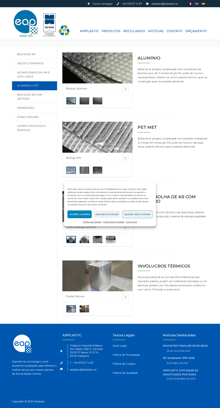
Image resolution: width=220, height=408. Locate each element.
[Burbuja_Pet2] (84, 170)
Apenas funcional (107, 214)
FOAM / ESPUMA (27, 117)
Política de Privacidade (126, 354)
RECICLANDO (134, 31)
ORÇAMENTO (196, 31)
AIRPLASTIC (89, 31)
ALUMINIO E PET (28, 85)
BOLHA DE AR (26, 54)
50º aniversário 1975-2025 (179, 358)
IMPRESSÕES (25, 108)
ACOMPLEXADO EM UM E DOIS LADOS (33, 74)
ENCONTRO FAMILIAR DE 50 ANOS (185, 345)
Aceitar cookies (79, 214)
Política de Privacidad (113, 222)
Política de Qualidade (125, 372)
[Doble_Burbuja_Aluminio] (71, 239)
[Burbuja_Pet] (71, 170)
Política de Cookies (92, 222)
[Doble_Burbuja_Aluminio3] (97, 239)
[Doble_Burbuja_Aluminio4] (111, 239)
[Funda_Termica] (71, 308)
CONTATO (174, 31)
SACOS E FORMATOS (30, 63)
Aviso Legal (131, 222)
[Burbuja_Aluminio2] (84, 101)
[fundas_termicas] (84, 308)
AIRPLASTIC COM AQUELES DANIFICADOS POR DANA (180, 372)
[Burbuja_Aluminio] (71, 101)
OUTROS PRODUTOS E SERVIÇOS (31, 128)
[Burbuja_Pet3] (97, 170)
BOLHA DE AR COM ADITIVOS (29, 96)
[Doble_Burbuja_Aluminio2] (84, 239)
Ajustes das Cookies (137, 214)
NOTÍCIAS (156, 31)
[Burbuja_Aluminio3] (97, 101)
